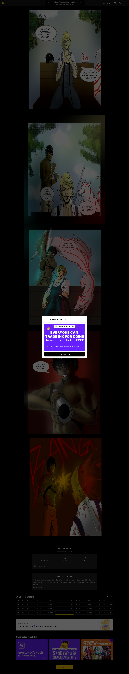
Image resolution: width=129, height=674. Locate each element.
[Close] (83, 319)
